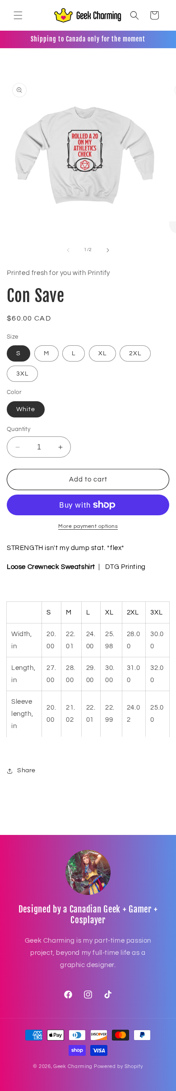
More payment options (88, 526)
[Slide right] (108, 250)
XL (102, 353)
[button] (18, 15)
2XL (135, 353)
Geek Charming (73, 1066)
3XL (22, 374)
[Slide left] (68, 250)
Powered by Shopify (118, 1066)
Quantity (18, 429)
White (25, 409)
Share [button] (26, 770)
